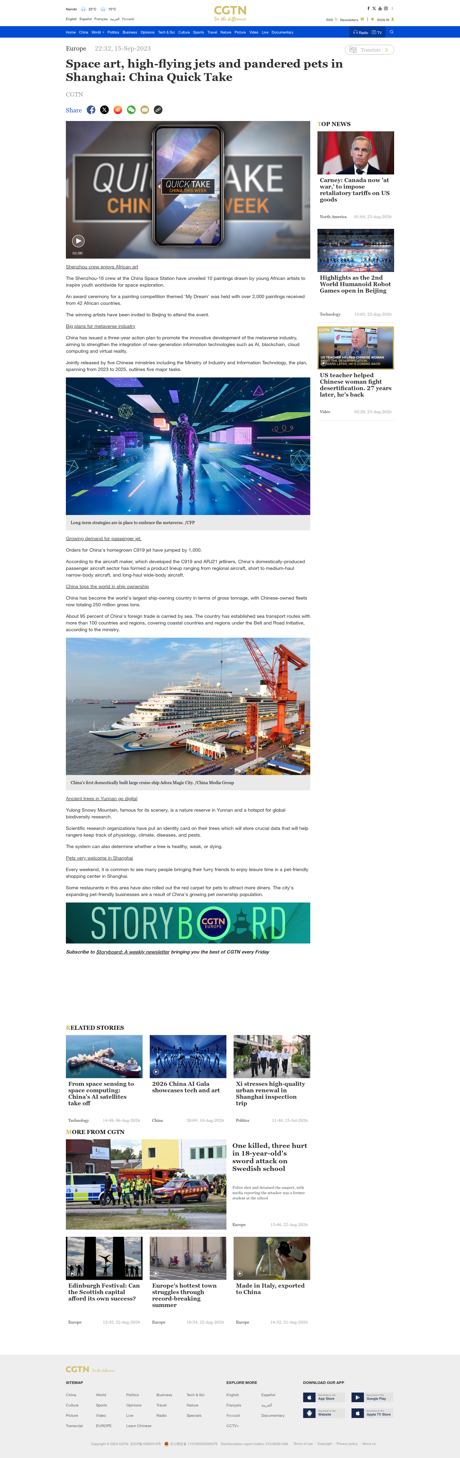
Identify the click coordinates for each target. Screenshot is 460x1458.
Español (86, 19)
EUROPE (104, 1425)
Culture (184, 32)
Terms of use (303, 1443)
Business (130, 32)
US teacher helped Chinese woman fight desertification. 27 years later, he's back (355, 385)
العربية (115, 19)
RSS (329, 20)
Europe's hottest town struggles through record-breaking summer (184, 1295)
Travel (212, 32)
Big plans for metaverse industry (100, 326)
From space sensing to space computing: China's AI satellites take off (101, 1094)
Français (101, 19)
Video (254, 32)
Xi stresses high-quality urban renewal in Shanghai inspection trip (270, 1094)
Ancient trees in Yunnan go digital (101, 798)
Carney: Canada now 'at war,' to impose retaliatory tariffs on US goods (355, 190)
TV (379, 32)
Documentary (282, 32)
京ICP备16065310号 (145, 1444)
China (83, 32)
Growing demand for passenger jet (104, 538)
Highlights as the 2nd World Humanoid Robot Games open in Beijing (355, 284)
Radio (363, 32)
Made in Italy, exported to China (270, 1289)
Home (71, 32)
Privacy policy (347, 1443)
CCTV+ (232, 1425)
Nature (225, 32)
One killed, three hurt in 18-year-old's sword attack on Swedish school (269, 1157)
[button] (78, 241)
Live (265, 32)
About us (369, 1443)
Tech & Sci (166, 32)
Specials (194, 1415)
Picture (240, 32)
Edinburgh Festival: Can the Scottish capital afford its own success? (104, 1292)
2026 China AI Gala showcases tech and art (186, 1087)
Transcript (74, 1425)
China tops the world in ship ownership (107, 586)
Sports (198, 32)
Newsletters (349, 20)
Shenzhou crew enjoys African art (102, 266)
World (97, 32)
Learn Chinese (138, 1425)
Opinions (148, 32)
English (71, 19)
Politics (113, 32)
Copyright (324, 1443)
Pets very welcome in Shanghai (99, 858)
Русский (128, 19)
